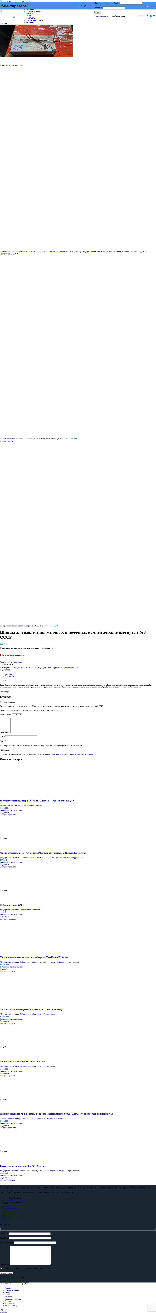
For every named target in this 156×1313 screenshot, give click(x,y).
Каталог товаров (15, 252)
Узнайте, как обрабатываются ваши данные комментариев (69, 754)
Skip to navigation (7, 1)
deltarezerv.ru (11, 1277)
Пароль (98, 8)
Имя (2, 736)
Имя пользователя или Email (107, 3)
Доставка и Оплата (13, 1217)
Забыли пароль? (101, 17)
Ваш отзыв (5, 732)
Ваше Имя (4, 1234)
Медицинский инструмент (54, 252)
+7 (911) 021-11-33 (85, 6)
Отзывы (8, 1220)
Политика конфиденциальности (13, 1281)
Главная (3, 252)
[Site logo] (14, 8)
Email (3, 741)
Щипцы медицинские (84, 252)
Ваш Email (4, 1238)
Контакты (9, 1215)
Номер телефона (7, 1243)
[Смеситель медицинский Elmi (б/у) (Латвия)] (36, 1201)
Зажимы (70, 252)
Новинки (9, 1211)
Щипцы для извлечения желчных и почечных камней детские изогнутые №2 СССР (35, 439)
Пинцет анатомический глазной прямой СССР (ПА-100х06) (25, 626)
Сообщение (5, 1264)
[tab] (9, 674)
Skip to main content (22, 1)
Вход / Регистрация (13, 1305)
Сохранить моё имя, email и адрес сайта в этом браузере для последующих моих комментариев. (42, 746)
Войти (97, 12)
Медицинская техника (32, 252)
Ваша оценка (6, 714)
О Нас (7, 1213)
